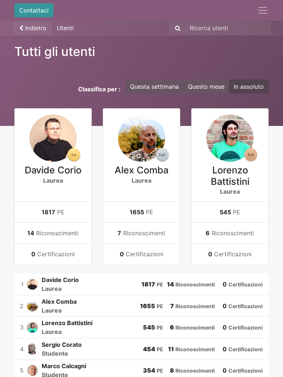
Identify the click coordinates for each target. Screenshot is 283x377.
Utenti (65, 28)
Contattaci (34, 10)
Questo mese (206, 86)
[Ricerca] (176, 28)
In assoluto (249, 86)
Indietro (34, 28)
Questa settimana (154, 86)
